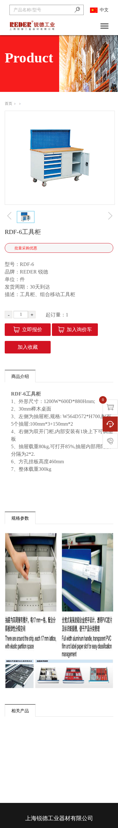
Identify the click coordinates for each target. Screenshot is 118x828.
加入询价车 (79, 329)
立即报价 (32, 329)
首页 (8, 103)
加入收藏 (28, 347)
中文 (104, 10)
